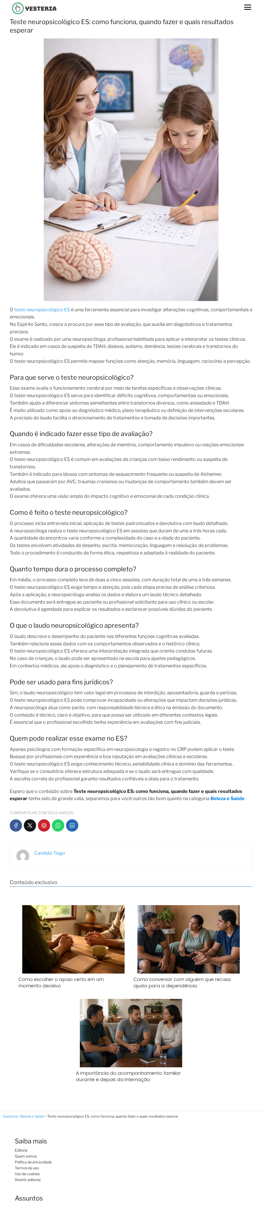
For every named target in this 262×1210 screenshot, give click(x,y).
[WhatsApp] (58, 825)
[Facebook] (16, 825)
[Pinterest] (44, 825)
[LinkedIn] (72, 825)
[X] (30, 825)
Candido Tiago (49, 853)
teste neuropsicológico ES (42, 309)
